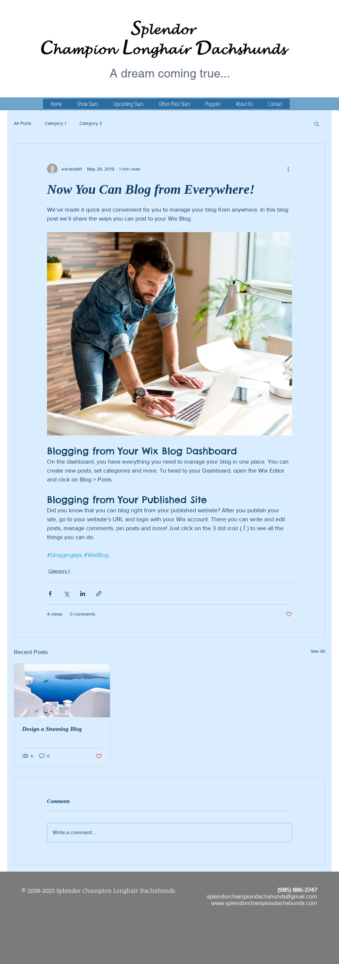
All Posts (22, 123)
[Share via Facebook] (50, 593)
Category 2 (90, 123)
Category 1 (55, 123)
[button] (317, 123)
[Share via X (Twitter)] (66, 593)
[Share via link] (99, 593)
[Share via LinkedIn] (82, 593)
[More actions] (288, 169)
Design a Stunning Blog (52, 729)
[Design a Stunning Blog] (62, 690)
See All (318, 651)
